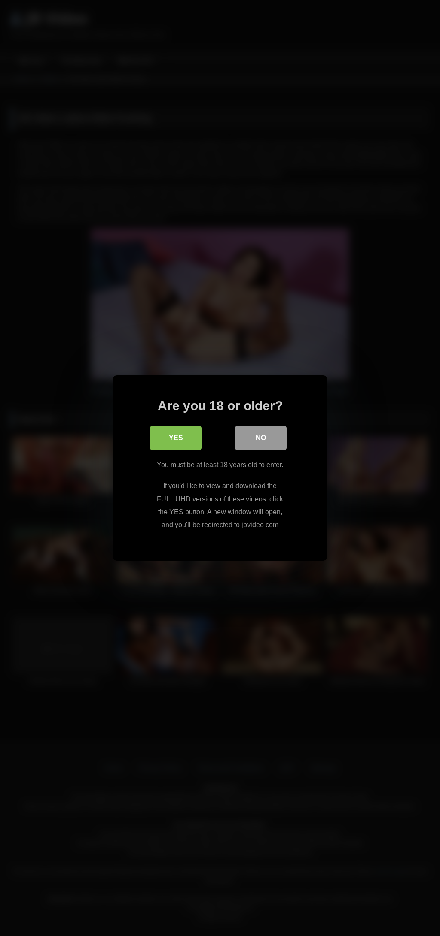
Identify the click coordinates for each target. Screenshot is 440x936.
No (261, 437)
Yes (176, 437)
